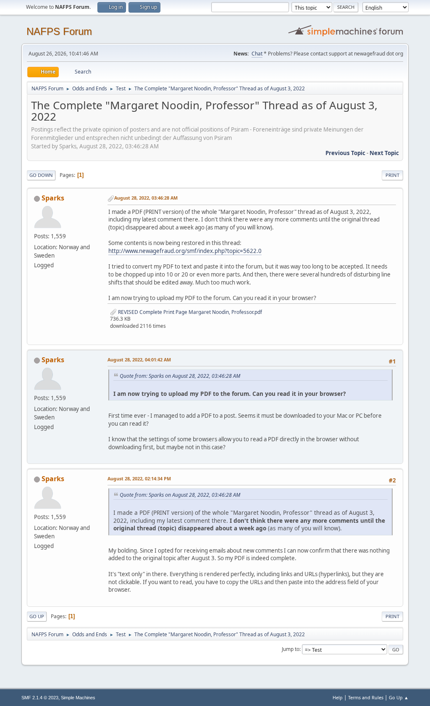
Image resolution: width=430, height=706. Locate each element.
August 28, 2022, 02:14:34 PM (139, 478)
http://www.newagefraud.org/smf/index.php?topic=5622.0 (185, 251)
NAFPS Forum (59, 31)
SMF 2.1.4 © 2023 (39, 697)
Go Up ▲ (399, 697)
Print (392, 175)
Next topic (384, 153)
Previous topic (345, 153)
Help (338, 697)
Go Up (36, 616)
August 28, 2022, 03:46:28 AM (146, 198)
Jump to (290, 649)
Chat (257, 53)
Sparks (53, 198)
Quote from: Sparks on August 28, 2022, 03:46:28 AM (180, 375)
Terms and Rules (365, 697)
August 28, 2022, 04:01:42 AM (139, 359)
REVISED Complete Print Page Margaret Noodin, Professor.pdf (189, 312)
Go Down (41, 175)
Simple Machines (78, 697)
